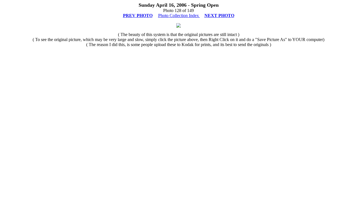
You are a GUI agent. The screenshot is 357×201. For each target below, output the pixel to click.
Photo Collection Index (179, 15)
